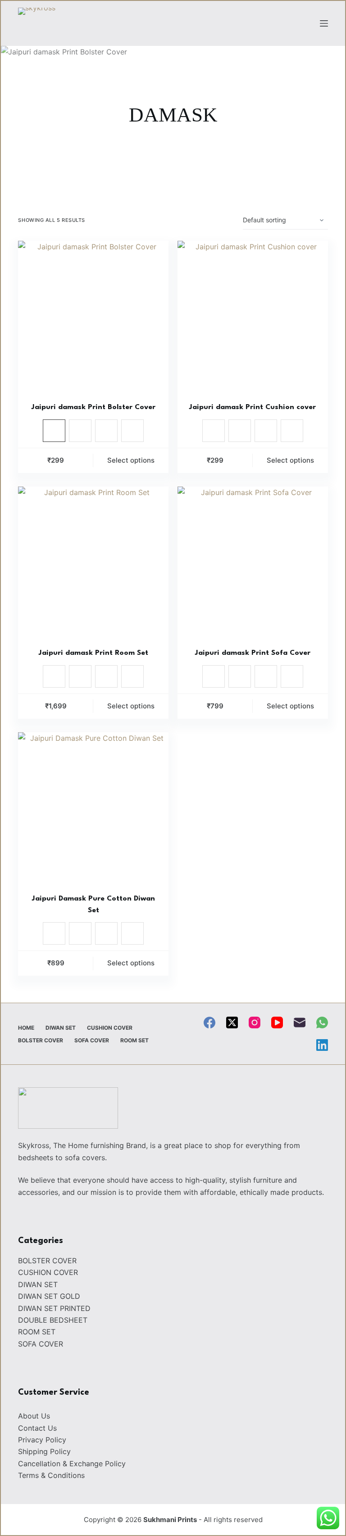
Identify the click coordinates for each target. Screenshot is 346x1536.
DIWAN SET (61, 1027)
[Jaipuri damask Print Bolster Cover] (93, 316)
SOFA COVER (91, 1040)
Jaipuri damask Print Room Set (93, 653)
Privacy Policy (42, 1439)
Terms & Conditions (51, 1475)
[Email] (299, 1022)
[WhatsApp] (322, 1022)
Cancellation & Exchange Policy (72, 1463)
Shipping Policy (44, 1451)
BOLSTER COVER (40, 1040)
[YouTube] (277, 1022)
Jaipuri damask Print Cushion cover (252, 407)
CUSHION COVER (109, 1027)
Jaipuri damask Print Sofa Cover (252, 653)
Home (26, 1027)
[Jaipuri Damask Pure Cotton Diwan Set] (93, 807)
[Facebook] (209, 1022)
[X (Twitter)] (232, 1022)
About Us (34, 1415)
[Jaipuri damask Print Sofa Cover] (253, 561)
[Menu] (324, 23)
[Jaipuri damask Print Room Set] (93, 561)
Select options (131, 460)
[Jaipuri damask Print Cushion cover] (253, 316)
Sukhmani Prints (170, 1519)
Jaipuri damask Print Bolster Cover (93, 407)
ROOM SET (134, 1040)
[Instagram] (254, 1022)
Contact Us (37, 1427)
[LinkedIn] (322, 1045)
